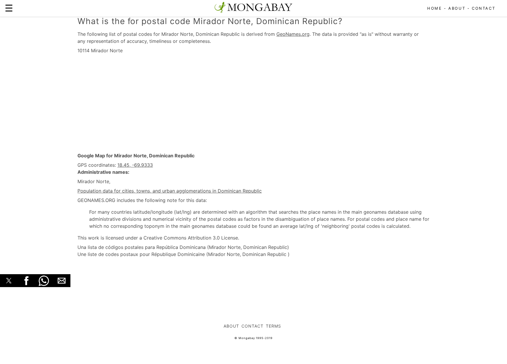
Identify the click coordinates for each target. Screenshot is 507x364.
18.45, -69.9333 (135, 165)
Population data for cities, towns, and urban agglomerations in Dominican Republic (169, 191)
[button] (9, 280)
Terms (273, 325)
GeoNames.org (293, 34)
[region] (253, 103)
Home (434, 8)
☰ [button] (9, 8)
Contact (483, 8)
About (456, 8)
